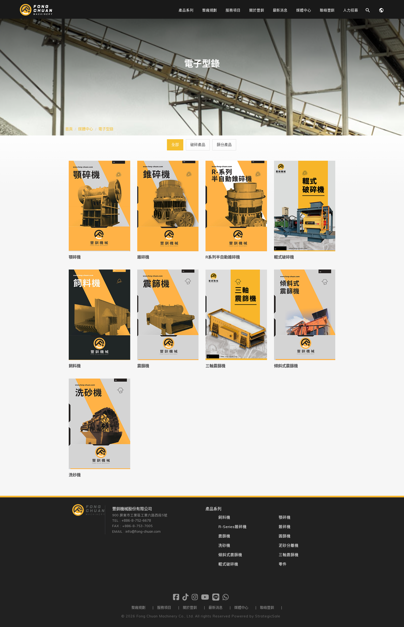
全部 (175, 144)
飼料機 (75, 365)
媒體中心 (85, 129)
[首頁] (36, 14)
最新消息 (216, 607)
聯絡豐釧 (267, 607)
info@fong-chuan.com (143, 531)
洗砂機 (75, 474)
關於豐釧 (190, 607)
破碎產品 (197, 144)
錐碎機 (143, 257)
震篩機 (143, 365)
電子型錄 (105, 129)
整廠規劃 (138, 607)
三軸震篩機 (215, 365)
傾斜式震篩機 (286, 365)
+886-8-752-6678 (136, 520)
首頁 (69, 129)
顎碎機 (75, 257)
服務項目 (164, 607)
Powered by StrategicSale (255, 616)
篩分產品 (224, 144)
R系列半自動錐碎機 (223, 257)
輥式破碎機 (284, 257)
